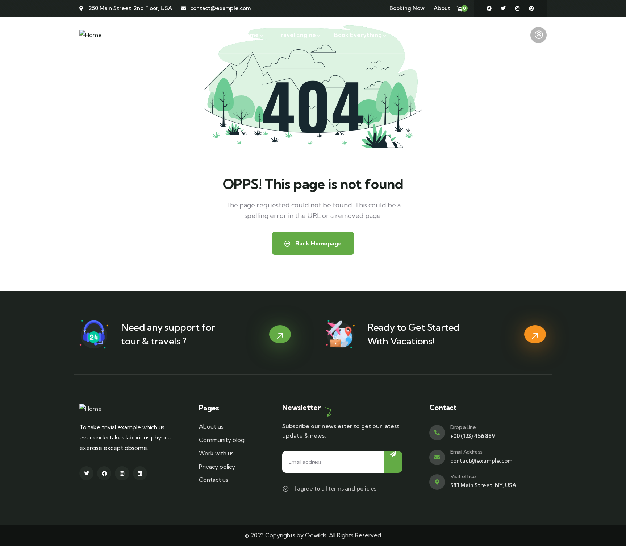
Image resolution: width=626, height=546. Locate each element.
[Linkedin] (140, 473)
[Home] (90, 35)
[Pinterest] (531, 8)
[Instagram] (517, 8)
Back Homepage (318, 243)
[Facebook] (489, 8)
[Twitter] (503, 8)
